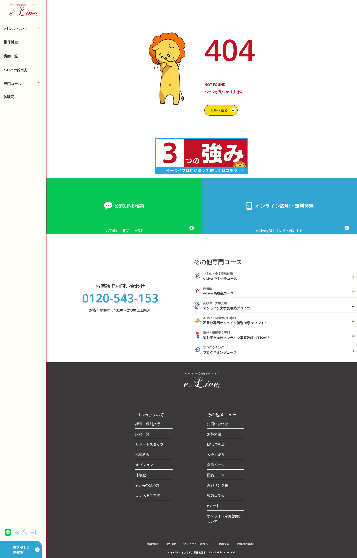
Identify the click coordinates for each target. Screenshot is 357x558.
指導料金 (11, 41)
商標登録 (224, 544)
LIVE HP (171, 544)
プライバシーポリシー (197, 544)
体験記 (9, 96)
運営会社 (152, 544)
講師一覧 (11, 55)
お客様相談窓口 (247, 544)
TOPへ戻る (222, 110)
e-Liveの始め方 (16, 69)
